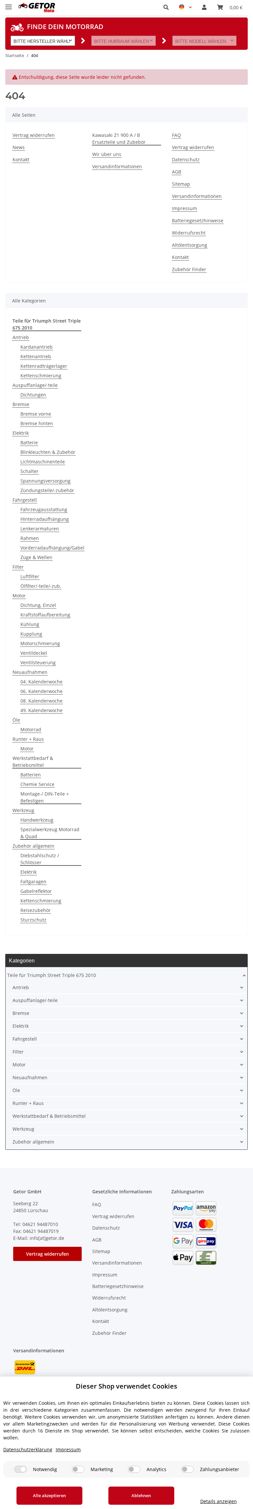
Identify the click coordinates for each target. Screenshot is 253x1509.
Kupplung (31, 634)
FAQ (176, 135)
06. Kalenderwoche (41, 691)
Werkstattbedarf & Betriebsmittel (33, 761)
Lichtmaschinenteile (42, 461)
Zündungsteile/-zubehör (47, 490)
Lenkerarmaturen (39, 528)
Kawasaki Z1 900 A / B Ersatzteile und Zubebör (119, 138)
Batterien (30, 774)
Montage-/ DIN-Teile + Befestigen (44, 797)
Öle (16, 720)
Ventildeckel (33, 653)
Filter (18, 567)
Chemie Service (37, 784)
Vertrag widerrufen (34, 135)
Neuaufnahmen (30, 672)
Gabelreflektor (36, 891)
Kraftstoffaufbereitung (45, 615)
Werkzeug (23, 810)
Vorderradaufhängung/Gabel (52, 548)
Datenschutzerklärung (27, 1449)
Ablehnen (141, 1495)
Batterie (29, 442)
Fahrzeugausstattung (43, 509)
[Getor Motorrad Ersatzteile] (36, 7)
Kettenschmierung (40, 375)
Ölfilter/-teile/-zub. (40, 586)
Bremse (21, 404)
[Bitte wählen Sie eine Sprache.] (185, 7)
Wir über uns (106, 154)
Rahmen (29, 538)
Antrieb (21, 337)
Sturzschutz (33, 920)
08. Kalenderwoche (41, 701)
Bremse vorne (35, 414)
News (19, 147)
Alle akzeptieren (49, 1495)
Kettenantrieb (35, 356)
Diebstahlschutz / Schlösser (39, 858)
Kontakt (21, 159)
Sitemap (181, 184)
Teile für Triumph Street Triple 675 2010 (51, 975)
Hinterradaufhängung (44, 519)
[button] (166, 7)
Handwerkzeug (36, 820)
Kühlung (29, 624)
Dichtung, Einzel (38, 605)
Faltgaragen (33, 881)
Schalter (29, 471)
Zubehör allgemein (33, 846)
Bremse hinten (36, 423)
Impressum (184, 208)
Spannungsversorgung (45, 481)
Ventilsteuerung (38, 662)
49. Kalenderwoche (41, 710)
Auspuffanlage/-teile (35, 385)
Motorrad (30, 729)
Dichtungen (33, 395)
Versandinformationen (117, 166)
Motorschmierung (40, 643)
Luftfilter (29, 576)
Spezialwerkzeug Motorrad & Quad (49, 832)
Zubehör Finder (189, 269)
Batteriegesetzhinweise (197, 220)
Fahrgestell (25, 500)
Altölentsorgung (189, 245)
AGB (176, 172)
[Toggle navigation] (8, 4)
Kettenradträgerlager (43, 366)
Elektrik (21, 433)
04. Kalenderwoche (41, 681)
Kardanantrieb (36, 347)
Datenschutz (186, 159)
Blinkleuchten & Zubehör (47, 452)
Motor (19, 595)
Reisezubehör (35, 910)
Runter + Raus (28, 739)
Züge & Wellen (36, 557)
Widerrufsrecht (189, 233)
